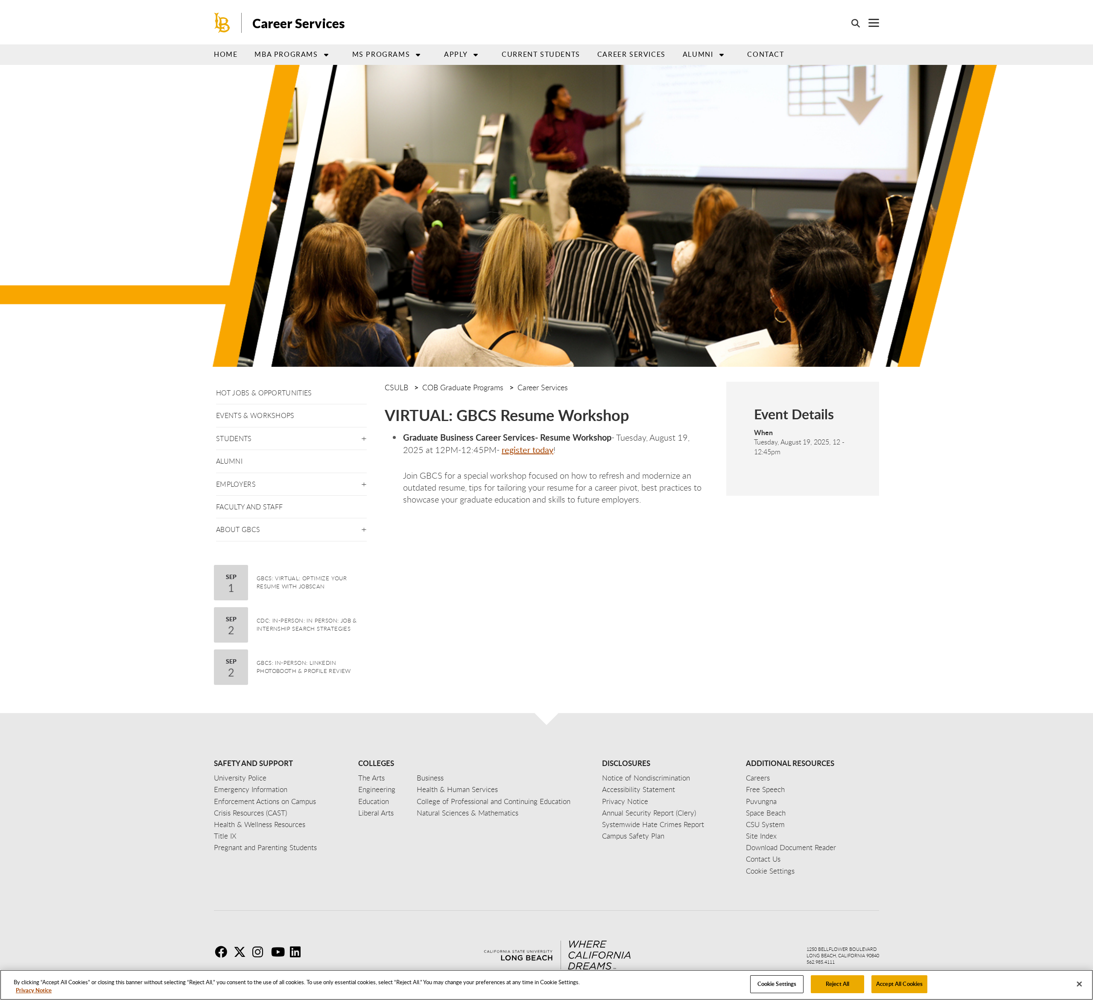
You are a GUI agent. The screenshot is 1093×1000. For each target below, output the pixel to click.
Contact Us (763, 859)
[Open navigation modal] (869, 22)
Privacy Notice (34, 990)
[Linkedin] (298, 951)
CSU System (765, 824)
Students (234, 438)
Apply (456, 54)
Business (430, 778)
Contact (765, 54)
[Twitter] (242, 951)
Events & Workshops (255, 415)
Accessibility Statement (638, 789)
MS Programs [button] (381, 54)
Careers (758, 778)
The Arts (371, 778)
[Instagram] (260, 951)
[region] (546, 985)
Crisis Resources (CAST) (250, 813)
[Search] (851, 23)
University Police (240, 778)
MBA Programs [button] (286, 54)
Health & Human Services (457, 789)
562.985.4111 (821, 962)
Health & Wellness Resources (259, 824)
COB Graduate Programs (462, 387)
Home (225, 54)
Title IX (225, 836)
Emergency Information (250, 789)
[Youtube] (279, 951)
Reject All (837, 984)
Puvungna (761, 801)
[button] (364, 437)
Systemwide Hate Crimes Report (653, 824)
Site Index (761, 836)
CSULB (396, 387)
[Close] (1079, 983)
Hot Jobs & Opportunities (264, 393)
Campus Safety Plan (633, 836)
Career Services (298, 23)
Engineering (376, 789)
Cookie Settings (777, 984)
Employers (236, 484)
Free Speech (765, 789)
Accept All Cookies (899, 984)
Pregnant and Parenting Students (265, 847)
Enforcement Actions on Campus (265, 801)
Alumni (698, 54)
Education (373, 801)
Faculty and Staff (249, 507)
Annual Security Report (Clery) (649, 813)
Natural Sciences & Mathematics (467, 813)
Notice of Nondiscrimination (646, 778)
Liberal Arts (376, 813)
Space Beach (766, 813)
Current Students (541, 54)
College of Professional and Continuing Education (493, 801)
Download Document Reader (791, 847)
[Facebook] (223, 951)
